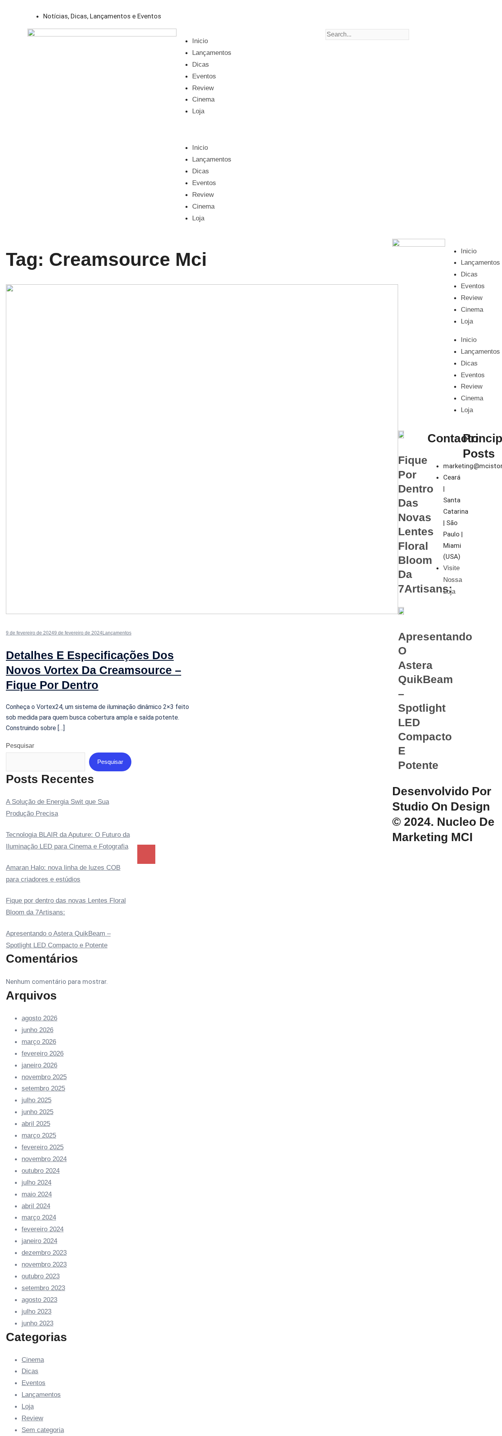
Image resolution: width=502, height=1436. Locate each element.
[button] (251, 129)
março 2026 (39, 1041)
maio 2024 (37, 1194)
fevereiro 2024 (43, 1229)
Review (203, 88)
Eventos (204, 76)
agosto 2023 (39, 1299)
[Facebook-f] (282, 14)
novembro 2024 (44, 1159)
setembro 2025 (43, 1088)
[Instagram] (261, 14)
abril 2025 (36, 1123)
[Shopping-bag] (303, 14)
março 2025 (39, 1135)
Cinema (203, 99)
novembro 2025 (44, 1077)
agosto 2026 (39, 1018)
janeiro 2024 (39, 1241)
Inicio (200, 41)
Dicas (200, 64)
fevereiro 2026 (43, 1053)
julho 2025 (36, 1100)
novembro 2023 (44, 1264)
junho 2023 (37, 1323)
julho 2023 (36, 1311)
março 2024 (39, 1217)
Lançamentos (211, 52)
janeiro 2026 (39, 1065)
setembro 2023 (43, 1288)
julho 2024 (36, 1182)
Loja (198, 111)
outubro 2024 (41, 1170)
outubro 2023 (41, 1276)
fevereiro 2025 (43, 1147)
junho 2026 (37, 1030)
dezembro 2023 (44, 1252)
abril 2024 (36, 1206)
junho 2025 (37, 1112)
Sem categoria (43, 1430)
